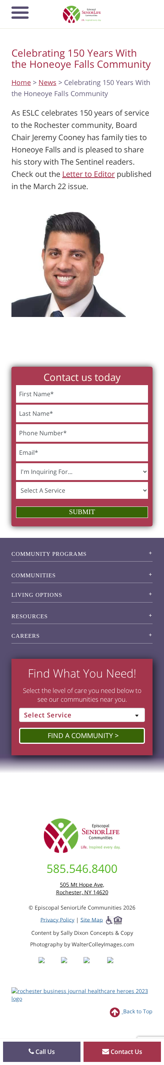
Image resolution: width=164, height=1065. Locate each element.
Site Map (91, 919)
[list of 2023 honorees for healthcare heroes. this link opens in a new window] (82, 994)
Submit (82, 512)
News (47, 82)
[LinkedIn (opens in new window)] (115, 966)
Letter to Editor (88, 174)
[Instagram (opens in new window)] (71, 966)
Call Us (44, 1051)
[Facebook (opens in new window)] (49, 966)
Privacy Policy (57, 919)
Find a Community (80, 735)
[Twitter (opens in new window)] (94, 966)
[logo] (82, 14)
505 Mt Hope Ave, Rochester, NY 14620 (82, 888)
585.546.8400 (82, 868)
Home (21, 82)
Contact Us (125, 1051)
